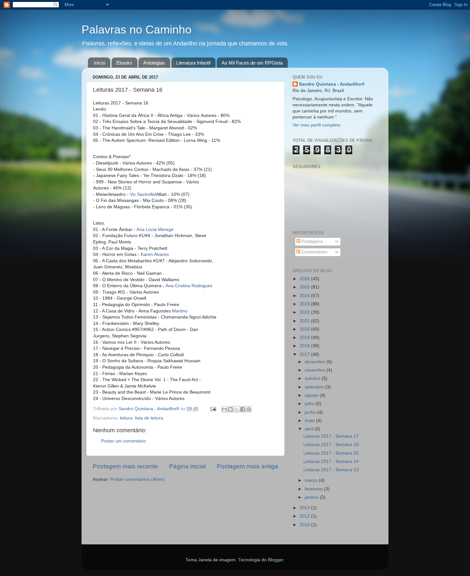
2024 (305, 295)
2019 (305, 337)
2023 (305, 304)
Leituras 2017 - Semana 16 (331, 444)
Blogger (275, 559)
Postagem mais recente (125, 466)
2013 (305, 507)
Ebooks (124, 62)
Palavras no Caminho (137, 29)
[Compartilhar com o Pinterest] (249, 409)
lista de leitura (149, 418)
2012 (305, 516)
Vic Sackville (142, 194)
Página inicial (187, 466)
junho (311, 412)
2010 (305, 524)
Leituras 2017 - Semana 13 (331, 469)
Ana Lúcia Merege (155, 229)
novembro (315, 370)
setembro (315, 387)
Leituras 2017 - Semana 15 (331, 453)
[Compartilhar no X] (236, 409)
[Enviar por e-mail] (224, 409)
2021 (305, 321)
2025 (305, 287)
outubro (313, 378)
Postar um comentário (123, 441)
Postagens (311, 241)
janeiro (312, 497)
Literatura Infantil (193, 62)
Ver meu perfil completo (317, 125)
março (312, 480)
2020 (305, 329)
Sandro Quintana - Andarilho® (331, 84)
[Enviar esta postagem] (212, 408)
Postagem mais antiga (247, 466)
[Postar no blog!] (230, 409)
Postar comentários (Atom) (137, 479)
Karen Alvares (155, 254)
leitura (126, 418)
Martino (179, 310)
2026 (305, 278)
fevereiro (314, 489)
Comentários (313, 252)
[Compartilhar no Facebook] (242, 409)
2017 (305, 354)
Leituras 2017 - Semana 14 (331, 461)
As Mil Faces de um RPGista (252, 62)
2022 (305, 312)
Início (99, 62)
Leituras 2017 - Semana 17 (331, 436)
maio (310, 420)
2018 (305, 345)
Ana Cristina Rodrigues (189, 285)
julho (310, 403)
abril (310, 428)
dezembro (315, 361)
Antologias (154, 62)
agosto (312, 395)
